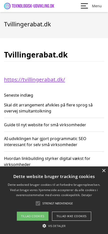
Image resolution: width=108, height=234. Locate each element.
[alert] (54, 200)
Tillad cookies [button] (32, 216)
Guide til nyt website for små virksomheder (45, 125)
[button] (54, 225)
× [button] (103, 171)
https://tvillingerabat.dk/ (34, 79)
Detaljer (86, 195)
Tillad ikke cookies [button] (72, 216)
